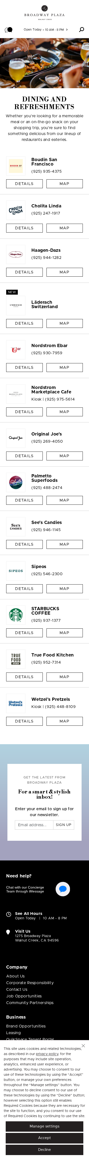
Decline (44, 1150)
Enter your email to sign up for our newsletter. (44, 812)
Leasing (13, 1033)
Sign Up (63, 825)
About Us (15, 976)
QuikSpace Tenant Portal (30, 1040)
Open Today (33, 29)
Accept (44, 1138)
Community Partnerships (30, 1003)
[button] (8, 30)
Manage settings (44, 1126)
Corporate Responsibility (30, 983)
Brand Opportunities (25, 1026)
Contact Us (16, 990)
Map (65, 184)
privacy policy (47, 1054)
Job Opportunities (24, 996)
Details (24, 184)
